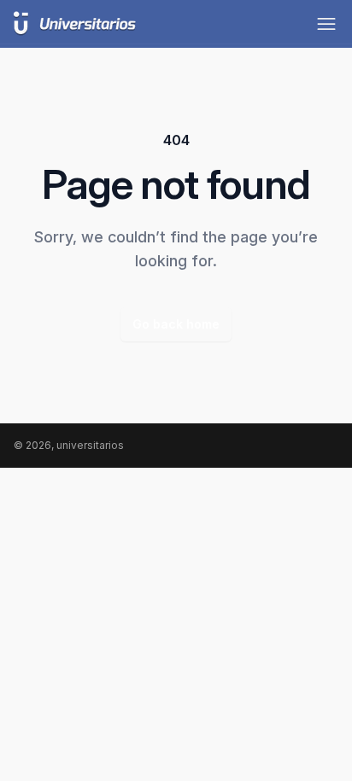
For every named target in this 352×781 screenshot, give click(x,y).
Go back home (176, 324)
